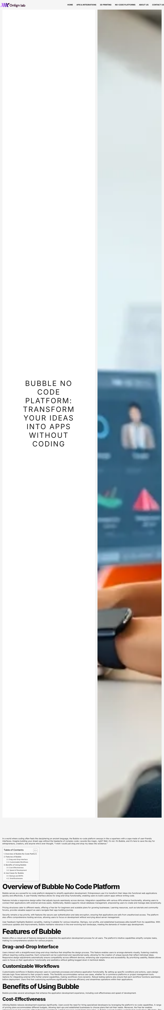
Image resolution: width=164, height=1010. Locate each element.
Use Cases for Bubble (15, 873)
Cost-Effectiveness (16, 868)
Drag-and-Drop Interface (18, 859)
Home (70, 5)
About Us (144, 5)
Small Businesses (16, 878)
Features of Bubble (13, 857)
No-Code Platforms (125, 5)
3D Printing (105, 5)
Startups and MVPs (16, 876)
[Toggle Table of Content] (34, 850)
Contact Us (158, 5)
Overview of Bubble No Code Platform (21, 854)
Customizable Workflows (19, 862)
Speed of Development (18, 870)
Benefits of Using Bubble (16, 865)
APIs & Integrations (86, 5)
